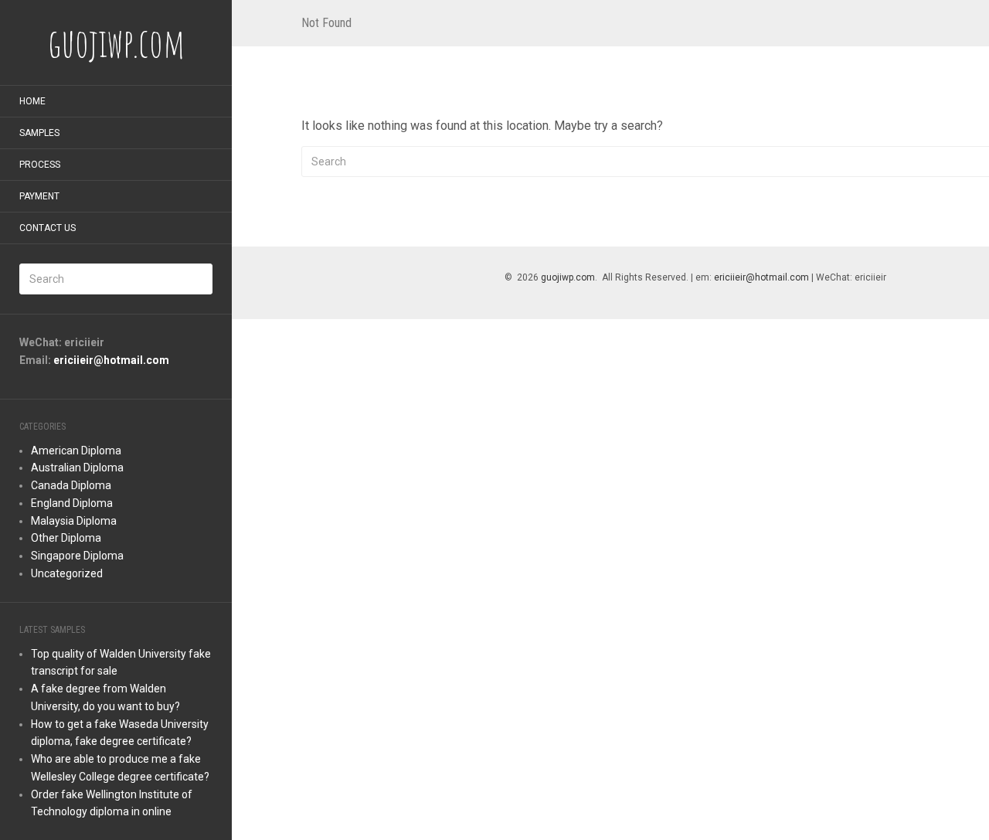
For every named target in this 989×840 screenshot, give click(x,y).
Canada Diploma (71, 485)
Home (32, 101)
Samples (39, 133)
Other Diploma (66, 538)
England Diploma (72, 503)
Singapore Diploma (77, 555)
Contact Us (47, 228)
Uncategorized (67, 573)
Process (39, 164)
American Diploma (76, 450)
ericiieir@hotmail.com (111, 360)
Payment (39, 196)
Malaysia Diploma (74, 521)
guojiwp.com (568, 277)
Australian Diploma (77, 467)
